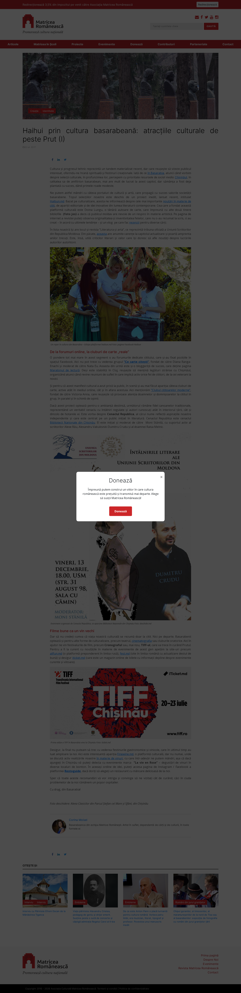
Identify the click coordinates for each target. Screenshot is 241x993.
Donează (121, 511)
